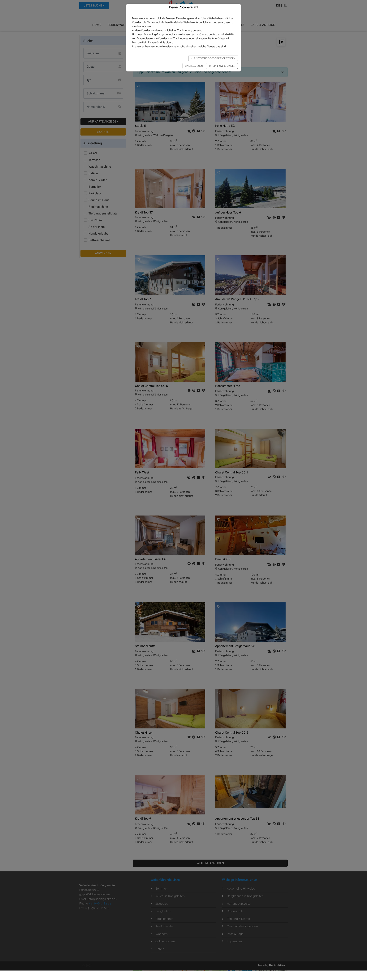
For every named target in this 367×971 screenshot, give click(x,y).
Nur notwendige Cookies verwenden (213, 58)
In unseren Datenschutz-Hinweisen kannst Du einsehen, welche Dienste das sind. (179, 46)
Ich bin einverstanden (222, 66)
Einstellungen (194, 66)
